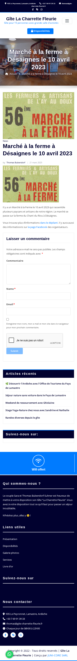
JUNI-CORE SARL (58, 655)
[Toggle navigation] (67, 21)
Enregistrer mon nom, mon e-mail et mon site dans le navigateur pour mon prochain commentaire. (37, 325)
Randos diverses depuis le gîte (22, 417)
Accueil (13, 73)
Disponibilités (41, 31)
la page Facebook (37, 227)
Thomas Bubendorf (14, 162)
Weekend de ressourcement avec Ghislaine (29, 402)
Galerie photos (11, 552)
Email (10, 304)
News (5, 140)
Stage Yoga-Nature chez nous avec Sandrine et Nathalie (37, 410)
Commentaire (14, 260)
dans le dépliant (49, 222)
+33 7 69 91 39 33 (48, 3)
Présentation (10, 539)
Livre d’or (8, 566)
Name (11, 288)
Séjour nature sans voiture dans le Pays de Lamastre (35, 395)
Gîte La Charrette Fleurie (31, 18)
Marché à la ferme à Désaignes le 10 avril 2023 (47, 73)
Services (7, 559)
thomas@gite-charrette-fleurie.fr (24, 623)
